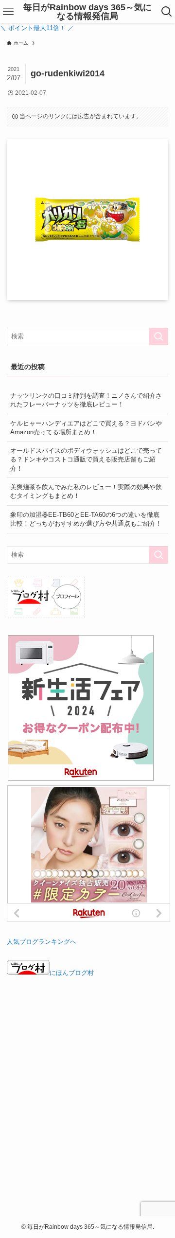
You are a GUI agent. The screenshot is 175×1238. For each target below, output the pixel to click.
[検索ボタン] (166, 11)
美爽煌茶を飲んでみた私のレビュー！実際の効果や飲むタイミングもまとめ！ (86, 491)
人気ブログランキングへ (41, 941)
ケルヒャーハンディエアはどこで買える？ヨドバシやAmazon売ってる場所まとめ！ (86, 428)
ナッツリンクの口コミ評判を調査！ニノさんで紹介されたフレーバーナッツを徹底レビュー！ (86, 400)
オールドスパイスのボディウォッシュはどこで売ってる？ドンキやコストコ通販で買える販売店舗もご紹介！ (86, 459)
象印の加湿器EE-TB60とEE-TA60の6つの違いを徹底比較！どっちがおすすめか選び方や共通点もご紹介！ (86, 519)
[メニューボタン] (8, 11)
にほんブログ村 (72, 972)
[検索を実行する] (158, 336)
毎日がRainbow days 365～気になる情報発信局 (87, 11)
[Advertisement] (87, 1103)
